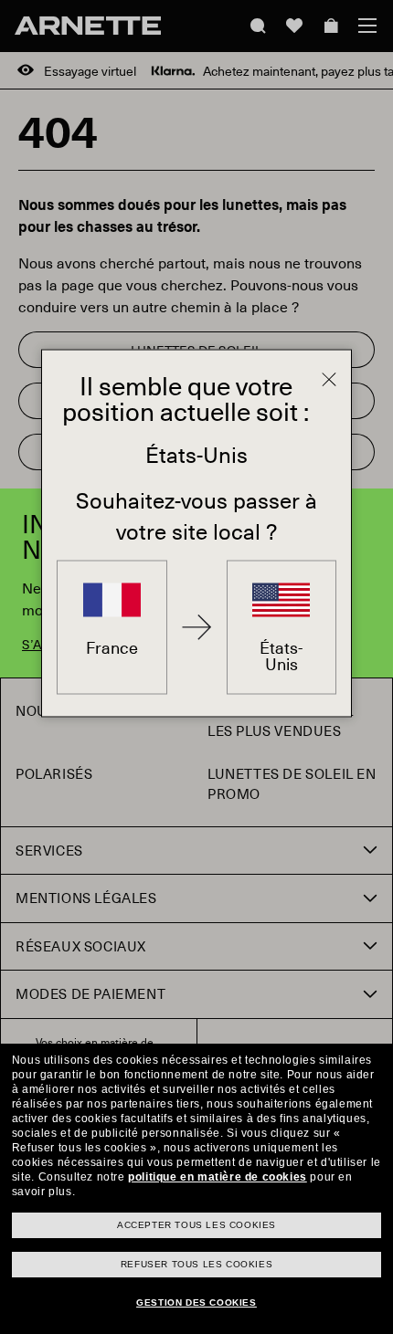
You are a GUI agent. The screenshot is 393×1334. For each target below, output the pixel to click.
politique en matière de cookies (217, 1177)
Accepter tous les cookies (196, 1225)
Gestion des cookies (196, 1302)
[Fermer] (329, 380)
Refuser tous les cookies (196, 1264)
